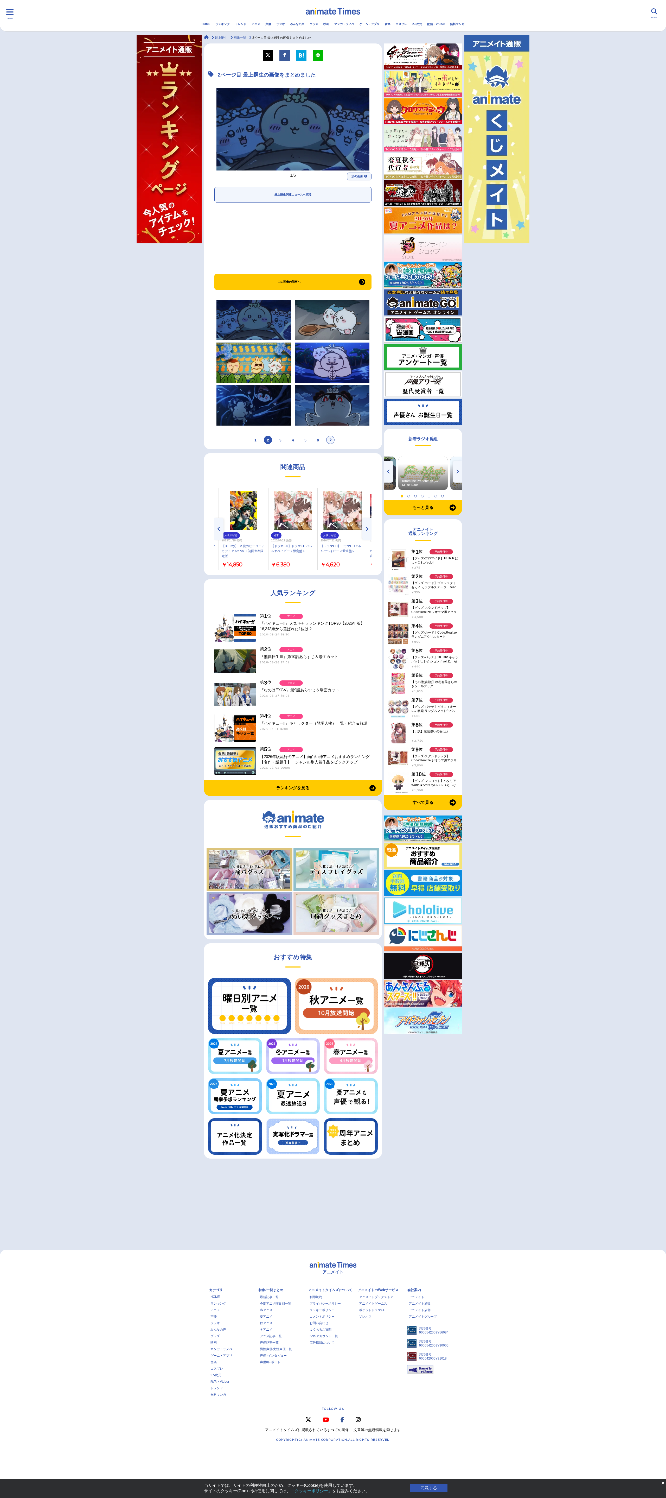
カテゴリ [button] (216, 1290)
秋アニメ (266, 1323)
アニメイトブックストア (376, 1297)
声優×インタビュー (273, 1355)
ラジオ (280, 24)
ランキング (222, 24)
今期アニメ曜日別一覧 (275, 1303)
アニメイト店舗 (420, 1310)
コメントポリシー (322, 1316)
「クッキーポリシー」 (311, 1491)
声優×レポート (270, 1362)
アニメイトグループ (423, 1316)
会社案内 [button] (414, 1290)
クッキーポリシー (322, 1310)
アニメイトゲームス (373, 1303)
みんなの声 (297, 24)
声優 (268, 24)
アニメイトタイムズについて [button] (330, 1290)
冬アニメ (266, 1329)
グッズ (314, 24)
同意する (428, 1488)
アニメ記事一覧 (271, 1336)
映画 (326, 24)
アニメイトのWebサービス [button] (378, 1290)
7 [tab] (443, 495)
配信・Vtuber (436, 24)
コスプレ (401, 24)
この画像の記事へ (289, 281)
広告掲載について (322, 1342)
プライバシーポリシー (325, 1303)
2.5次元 (417, 24)
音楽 (387, 24)
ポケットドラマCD (372, 1310)
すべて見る (423, 802)
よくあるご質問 (320, 1329)
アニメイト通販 (420, 1303)
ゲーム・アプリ (370, 24)
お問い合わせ (319, 1323)
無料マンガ (457, 24)
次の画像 (357, 176)
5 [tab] (430, 495)
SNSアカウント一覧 (324, 1336)
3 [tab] (416, 495)
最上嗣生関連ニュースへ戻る (293, 194)
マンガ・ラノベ (344, 24)
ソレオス (365, 1316)
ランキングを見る (293, 788)
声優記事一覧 (269, 1342)
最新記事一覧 (269, 1297)
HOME (206, 24)
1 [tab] (403, 495)
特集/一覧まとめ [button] (271, 1290)
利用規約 (316, 1297)
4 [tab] (423, 495)
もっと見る (423, 507)
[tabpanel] (423, 473)
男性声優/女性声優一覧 (276, 1349)
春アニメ (266, 1310)
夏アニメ (266, 1316)
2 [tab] (409, 495)
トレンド (240, 24)
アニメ (256, 24)
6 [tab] (436, 495)
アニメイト (416, 1297)
